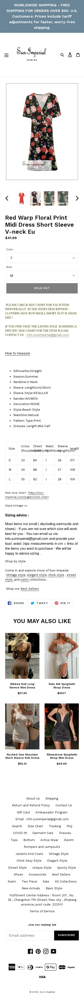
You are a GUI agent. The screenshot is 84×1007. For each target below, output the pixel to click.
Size (9, 267)
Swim (12, 881)
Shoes (18, 874)
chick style (56, 575)
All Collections (66, 881)
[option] (21, 198)
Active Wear (49, 840)
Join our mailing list (42, 924)
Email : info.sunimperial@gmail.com (42, 819)
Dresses (65, 833)
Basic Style (54, 888)
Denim (69, 840)
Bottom (29, 840)
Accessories (37, 874)
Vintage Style (59, 854)
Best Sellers (30, 588)
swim (24, 579)
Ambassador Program (51, 812)
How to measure (17, 353)
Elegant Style (57, 860)
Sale (46, 881)
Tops (14, 840)
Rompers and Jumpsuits (42, 847)
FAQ (69, 826)
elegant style (37, 575)
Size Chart (35, 826)
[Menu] (6, 54)
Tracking (55, 826)
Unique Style (42, 867)
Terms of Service (42, 911)
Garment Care (42, 833)
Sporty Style (66, 867)
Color (9, 249)
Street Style (17, 867)
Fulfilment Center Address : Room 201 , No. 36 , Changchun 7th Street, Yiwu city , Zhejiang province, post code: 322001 (42, 900)
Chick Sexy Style (29, 860)
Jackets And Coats (29, 854)
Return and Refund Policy (31, 805)
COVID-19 (20, 833)
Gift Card (23, 812)
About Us (33, 798)
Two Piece (29, 881)
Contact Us (64, 805)
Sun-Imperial (47, 992)
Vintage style (15, 575)
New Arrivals (31, 888)
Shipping (52, 798)
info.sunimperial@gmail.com (47, 335)
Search (17, 826)
